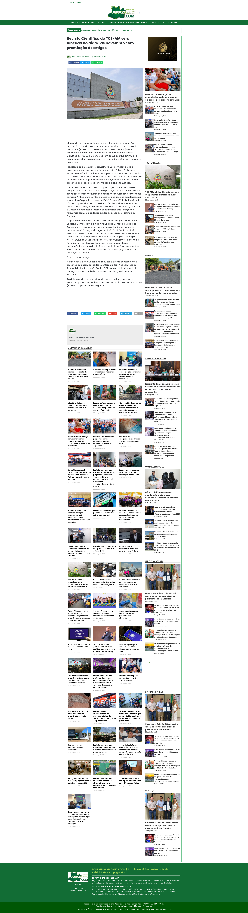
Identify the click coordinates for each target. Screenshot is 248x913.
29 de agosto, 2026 (151, 102)
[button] (74, 62)
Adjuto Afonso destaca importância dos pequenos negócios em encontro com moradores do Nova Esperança (79, 615)
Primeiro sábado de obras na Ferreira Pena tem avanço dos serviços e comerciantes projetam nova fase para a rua (130, 407)
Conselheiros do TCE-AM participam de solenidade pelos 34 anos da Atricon (130, 780)
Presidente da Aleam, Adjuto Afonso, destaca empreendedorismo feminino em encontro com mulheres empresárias (162, 388)
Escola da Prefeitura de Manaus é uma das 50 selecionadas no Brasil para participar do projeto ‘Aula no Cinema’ (130, 749)
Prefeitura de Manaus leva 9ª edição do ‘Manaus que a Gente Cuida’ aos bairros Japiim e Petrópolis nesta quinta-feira (130, 716)
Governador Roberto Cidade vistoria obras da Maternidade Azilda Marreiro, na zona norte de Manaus (79, 551)
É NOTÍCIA (154, 23)
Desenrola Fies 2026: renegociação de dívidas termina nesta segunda (104, 582)
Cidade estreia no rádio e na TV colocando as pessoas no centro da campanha (129, 583)
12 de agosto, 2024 (160, 639)
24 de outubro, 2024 (160, 626)
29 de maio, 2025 (159, 528)
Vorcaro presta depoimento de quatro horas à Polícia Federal (128, 548)
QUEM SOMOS (172, 23)
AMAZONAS (74, 23)
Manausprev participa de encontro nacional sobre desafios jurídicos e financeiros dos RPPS (79, 679)
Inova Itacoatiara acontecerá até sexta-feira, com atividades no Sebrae (167, 621)
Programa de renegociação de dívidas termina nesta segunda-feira (129, 440)
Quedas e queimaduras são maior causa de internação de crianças (129, 472)
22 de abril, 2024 (159, 653)
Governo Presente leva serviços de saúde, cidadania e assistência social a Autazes (103, 614)
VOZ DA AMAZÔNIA (88, 23)
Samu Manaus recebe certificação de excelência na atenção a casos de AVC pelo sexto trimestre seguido (79, 474)
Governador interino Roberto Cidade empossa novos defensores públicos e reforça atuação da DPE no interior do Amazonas (165, 417)
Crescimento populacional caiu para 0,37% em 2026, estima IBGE (104, 548)
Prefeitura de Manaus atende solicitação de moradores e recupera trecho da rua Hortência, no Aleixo (78, 374)
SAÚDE (163, 23)
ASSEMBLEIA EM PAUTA (117, 23)
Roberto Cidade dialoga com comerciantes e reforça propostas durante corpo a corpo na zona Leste (79, 441)
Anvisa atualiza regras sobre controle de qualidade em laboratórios (128, 614)
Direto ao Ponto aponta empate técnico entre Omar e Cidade (129, 678)
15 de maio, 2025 (159, 552)
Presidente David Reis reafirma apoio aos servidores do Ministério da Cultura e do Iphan (166, 523)
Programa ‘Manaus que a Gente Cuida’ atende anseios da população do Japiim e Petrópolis (104, 406)
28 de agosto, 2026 (160, 129)
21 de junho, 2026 (159, 615)
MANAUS (144, 23)
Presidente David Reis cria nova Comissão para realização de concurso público (166, 534)
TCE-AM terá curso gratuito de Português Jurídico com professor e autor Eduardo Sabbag (104, 648)
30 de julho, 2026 (159, 408)
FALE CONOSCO (76, 2)
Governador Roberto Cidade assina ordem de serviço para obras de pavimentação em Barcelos (161, 596)
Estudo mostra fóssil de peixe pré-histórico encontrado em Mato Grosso (78, 715)
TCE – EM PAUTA (102, 23)
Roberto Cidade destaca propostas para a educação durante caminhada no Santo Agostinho (104, 441)
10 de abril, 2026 (159, 424)
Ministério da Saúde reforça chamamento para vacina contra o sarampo (77, 406)
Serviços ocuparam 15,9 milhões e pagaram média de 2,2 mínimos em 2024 (79, 780)
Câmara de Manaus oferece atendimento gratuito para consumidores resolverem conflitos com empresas (161, 496)
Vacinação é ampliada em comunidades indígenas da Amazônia (104, 371)
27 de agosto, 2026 (160, 211)
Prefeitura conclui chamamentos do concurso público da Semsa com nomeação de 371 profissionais (104, 716)
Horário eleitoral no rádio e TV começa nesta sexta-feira (79, 646)
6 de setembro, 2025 (160, 516)
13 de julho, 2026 (150, 503)
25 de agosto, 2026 (160, 231)
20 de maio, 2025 (159, 539)
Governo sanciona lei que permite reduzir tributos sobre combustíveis (104, 512)
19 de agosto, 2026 (151, 395)
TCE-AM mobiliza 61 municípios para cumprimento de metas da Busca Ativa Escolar (78, 583)
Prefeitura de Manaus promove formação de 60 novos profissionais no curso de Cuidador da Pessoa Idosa (130, 515)
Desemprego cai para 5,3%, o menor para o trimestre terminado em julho (129, 648)
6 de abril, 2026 (159, 458)
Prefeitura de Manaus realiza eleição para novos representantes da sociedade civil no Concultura (130, 374)
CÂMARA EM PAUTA (132, 23)
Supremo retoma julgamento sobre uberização (75, 747)
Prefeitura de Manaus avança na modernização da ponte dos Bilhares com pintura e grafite (104, 748)
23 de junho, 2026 (151, 601)
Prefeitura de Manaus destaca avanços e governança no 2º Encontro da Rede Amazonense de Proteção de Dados (79, 516)
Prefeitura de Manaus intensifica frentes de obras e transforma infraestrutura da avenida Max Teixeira (104, 783)
